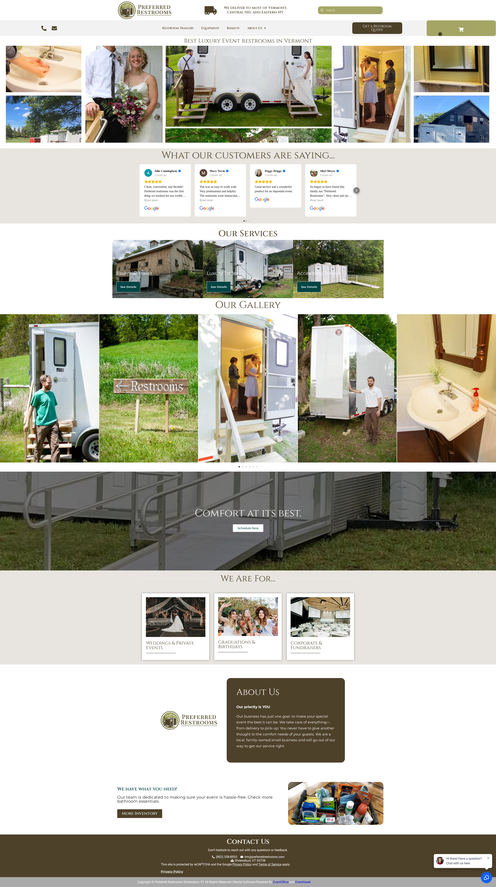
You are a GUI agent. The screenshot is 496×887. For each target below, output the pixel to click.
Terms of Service (269, 864)
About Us (254, 28)
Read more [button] (151, 200)
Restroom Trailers (178, 28)
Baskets (233, 28)
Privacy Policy (242, 864)
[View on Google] (148, 173)
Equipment (210, 28)
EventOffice (280, 882)
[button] (139, 190)
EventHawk (303, 882)
